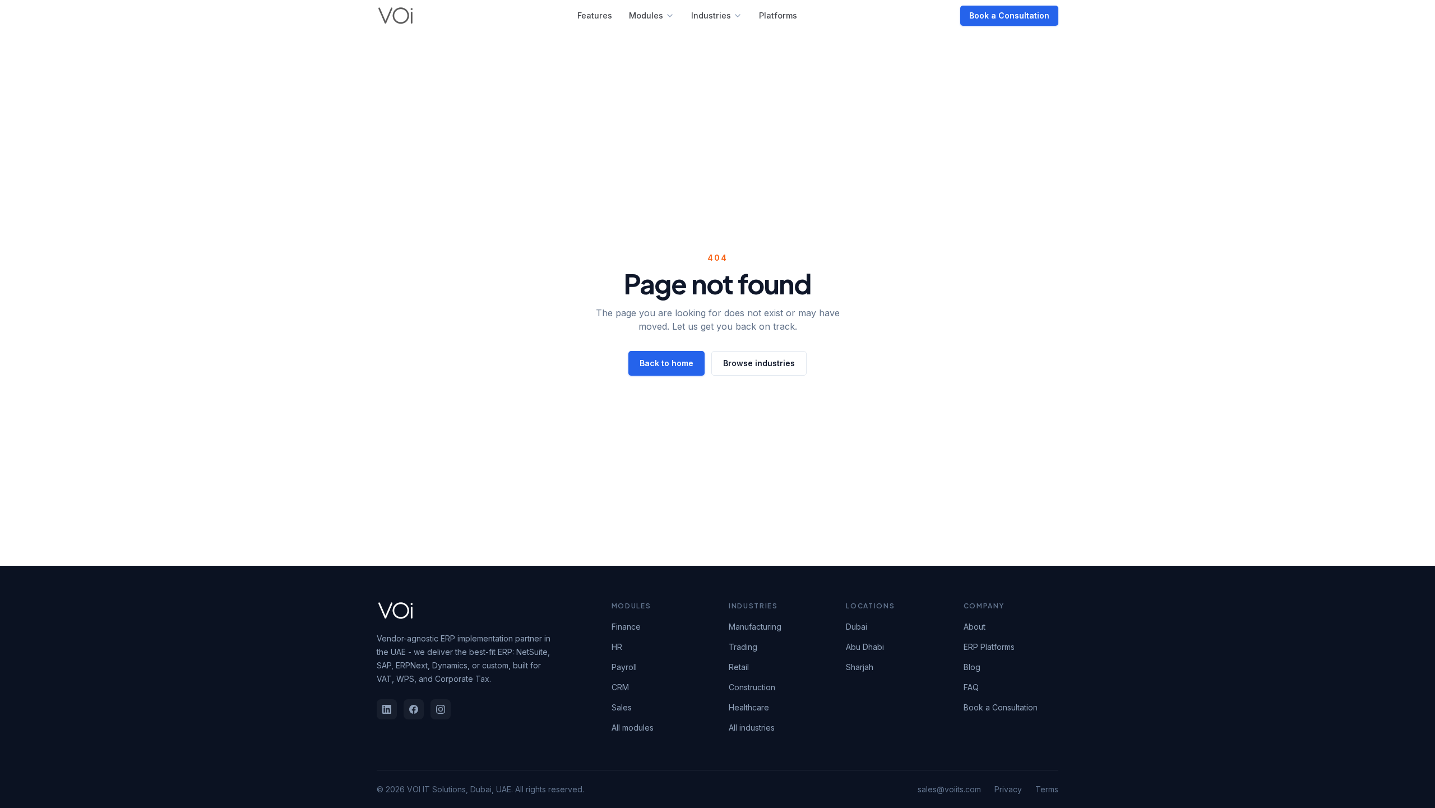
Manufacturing (755, 626)
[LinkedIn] (387, 709)
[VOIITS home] (395, 16)
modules (646, 15)
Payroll (624, 667)
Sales (622, 707)
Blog (972, 667)
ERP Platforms (989, 647)
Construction (752, 687)
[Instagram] (440, 709)
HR (617, 647)
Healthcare (749, 707)
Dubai (856, 626)
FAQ (971, 687)
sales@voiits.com (949, 789)
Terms (1046, 789)
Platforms (778, 15)
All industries (752, 727)
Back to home (666, 363)
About (974, 626)
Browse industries (759, 363)
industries (711, 15)
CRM (620, 687)
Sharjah (859, 667)
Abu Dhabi (865, 647)
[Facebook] (414, 709)
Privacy (1008, 789)
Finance (626, 626)
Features (594, 15)
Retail (739, 667)
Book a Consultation (1009, 15)
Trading (743, 647)
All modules (633, 727)
